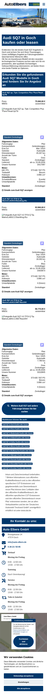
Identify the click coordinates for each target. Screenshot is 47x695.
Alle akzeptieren (23, 688)
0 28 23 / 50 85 (14, 547)
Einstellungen (23, 682)
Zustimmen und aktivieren (23, 641)
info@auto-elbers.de (17, 542)
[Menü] (44, 4)
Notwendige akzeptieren (23, 676)
